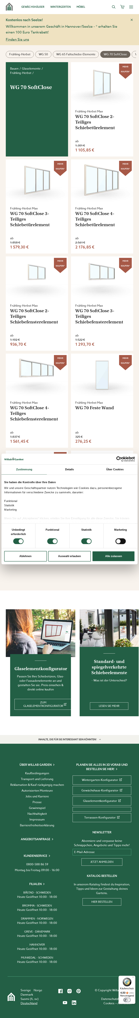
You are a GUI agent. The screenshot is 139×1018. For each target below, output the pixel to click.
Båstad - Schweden (37, 893)
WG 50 (43, 54)
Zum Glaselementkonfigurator (43, 704)
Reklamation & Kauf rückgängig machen (37, 785)
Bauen (14, 68)
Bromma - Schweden (37, 906)
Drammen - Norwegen (37, 919)
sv (35, 999)
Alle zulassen (113, 556)
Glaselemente (31, 68)
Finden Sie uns (17, 39)
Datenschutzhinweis (114, 999)
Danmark (27, 995)
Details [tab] (69, 469)
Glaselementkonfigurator (100, 801)
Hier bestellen (101, 902)
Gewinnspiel (37, 808)
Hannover (37, 945)
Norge (38, 990)
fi (32, 999)
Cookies (109, 1003)
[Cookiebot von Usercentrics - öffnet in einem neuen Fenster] (119, 459)
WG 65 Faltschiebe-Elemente (75, 54)
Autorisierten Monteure (37, 791)
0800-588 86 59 (37, 864)
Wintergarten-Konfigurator (100, 780)
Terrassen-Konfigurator (100, 817)
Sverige (26, 990)
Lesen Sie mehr (109, 706)
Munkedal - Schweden (37, 958)
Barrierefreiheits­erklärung (37, 825)
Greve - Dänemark (37, 932)
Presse (37, 802)
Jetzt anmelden (101, 862)
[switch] (52, 541)
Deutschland (29, 1003)
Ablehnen (25, 556)
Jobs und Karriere (37, 796)
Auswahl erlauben (69, 556)
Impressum (37, 819)
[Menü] (133, 978)
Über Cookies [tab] (115, 469)
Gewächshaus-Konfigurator (99, 790)
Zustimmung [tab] (24, 469)
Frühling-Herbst (19, 54)
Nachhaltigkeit (37, 814)
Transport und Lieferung (37, 779)
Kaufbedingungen (37, 773)
